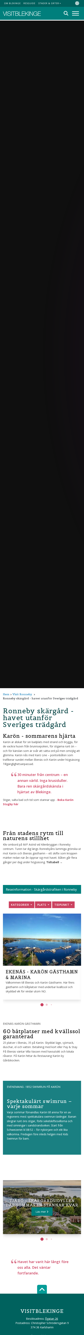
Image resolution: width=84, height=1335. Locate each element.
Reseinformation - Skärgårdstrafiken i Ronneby (41, 889)
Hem (6, 694)
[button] (42, 1004)
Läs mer (41, 1211)
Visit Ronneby (22, 694)
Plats (42, 905)
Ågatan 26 (51, 1318)
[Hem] (22, 13)
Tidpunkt (62, 905)
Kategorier (20, 905)
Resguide (29, 3)
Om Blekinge (12, 3)
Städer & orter (48, 3)
